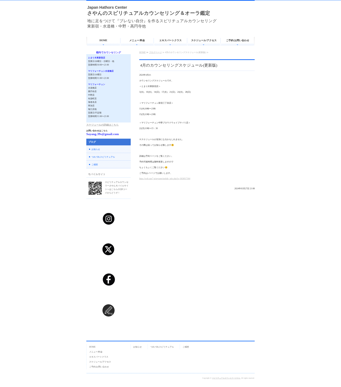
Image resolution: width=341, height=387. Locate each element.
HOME (103, 40)
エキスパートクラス (170, 40)
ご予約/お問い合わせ (237, 40)
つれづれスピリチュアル (103, 157)
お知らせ (95, 149)
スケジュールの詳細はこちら (102, 125)
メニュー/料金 (137, 40)
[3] (108, 292)
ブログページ (155, 52)
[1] (108, 231)
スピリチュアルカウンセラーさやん (226, 378)
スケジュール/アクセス (204, 40)
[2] (108, 262)
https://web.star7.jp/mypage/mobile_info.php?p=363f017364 (164, 178)
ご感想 (94, 164)
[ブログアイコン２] (108, 323)
